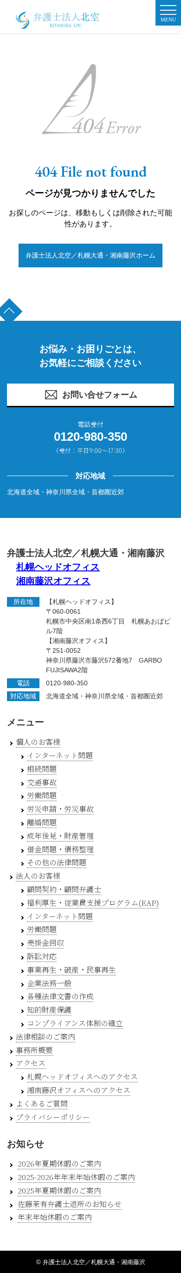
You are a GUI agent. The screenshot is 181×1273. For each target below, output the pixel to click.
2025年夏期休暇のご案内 (59, 1190)
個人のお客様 (38, 741)
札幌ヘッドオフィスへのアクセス (82, 1076)
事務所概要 (34, 1050)
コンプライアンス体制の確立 (75, 1023)
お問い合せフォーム (99, 394)
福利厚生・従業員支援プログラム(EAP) (93, 902)
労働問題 (42, 795)
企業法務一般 (49, 983)
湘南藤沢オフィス (53, 581)
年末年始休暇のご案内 (55, 1217)
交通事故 (42, 782)
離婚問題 (42, 822)
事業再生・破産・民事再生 (71, 969)
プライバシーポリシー (53, 1117)
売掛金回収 (45, 942)
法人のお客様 (38, 875)
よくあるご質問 (42, 1103)
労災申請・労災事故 (60, 808)
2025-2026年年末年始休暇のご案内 (76, 1177)
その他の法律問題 (56, 862)
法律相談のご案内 (45, 1036)
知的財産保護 (49, 1009)
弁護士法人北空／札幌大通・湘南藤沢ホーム (90, 255)
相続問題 (42, 768)
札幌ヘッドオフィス (58, 567)
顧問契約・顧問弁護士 (64, 889)
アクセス (30, 1063)
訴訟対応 (42, 956)
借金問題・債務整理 (60, 849)
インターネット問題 (60, 755)
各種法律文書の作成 (60, 996)
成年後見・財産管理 (60, 835)
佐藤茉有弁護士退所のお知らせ (70, 1204)
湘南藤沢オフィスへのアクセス (78, 1090)
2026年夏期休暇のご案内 (59, 1163)
